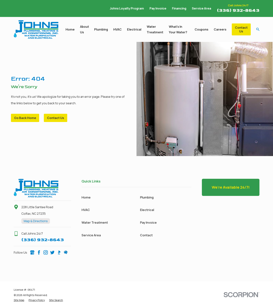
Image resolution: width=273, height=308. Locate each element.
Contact (146, 235)
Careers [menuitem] (220, 29)
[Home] (36, 29)
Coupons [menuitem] (201, 29)
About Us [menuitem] (84, 29)
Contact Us (241, 29)
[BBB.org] (59, 252)
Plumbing (147, 197)
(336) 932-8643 (238, 10)
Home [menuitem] (70, 29)
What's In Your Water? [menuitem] (178, 29)
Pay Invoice (158, 8)
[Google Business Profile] (32, 252)
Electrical (147, 210)
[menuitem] (19, 300)
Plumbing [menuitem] (101, 29)
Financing (179, 8)
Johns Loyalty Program (127, 8)
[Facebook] (39, 252)
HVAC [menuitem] (117, 29)
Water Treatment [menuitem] (155, 29)
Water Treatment (95, 222)
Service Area (201, 8)
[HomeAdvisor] (66, 252)
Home (86, 197)
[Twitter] (52, 252)
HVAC (86, 210)
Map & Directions (36, 221)
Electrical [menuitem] (134, 29)
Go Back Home (25, 118)
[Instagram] (45, 252)
